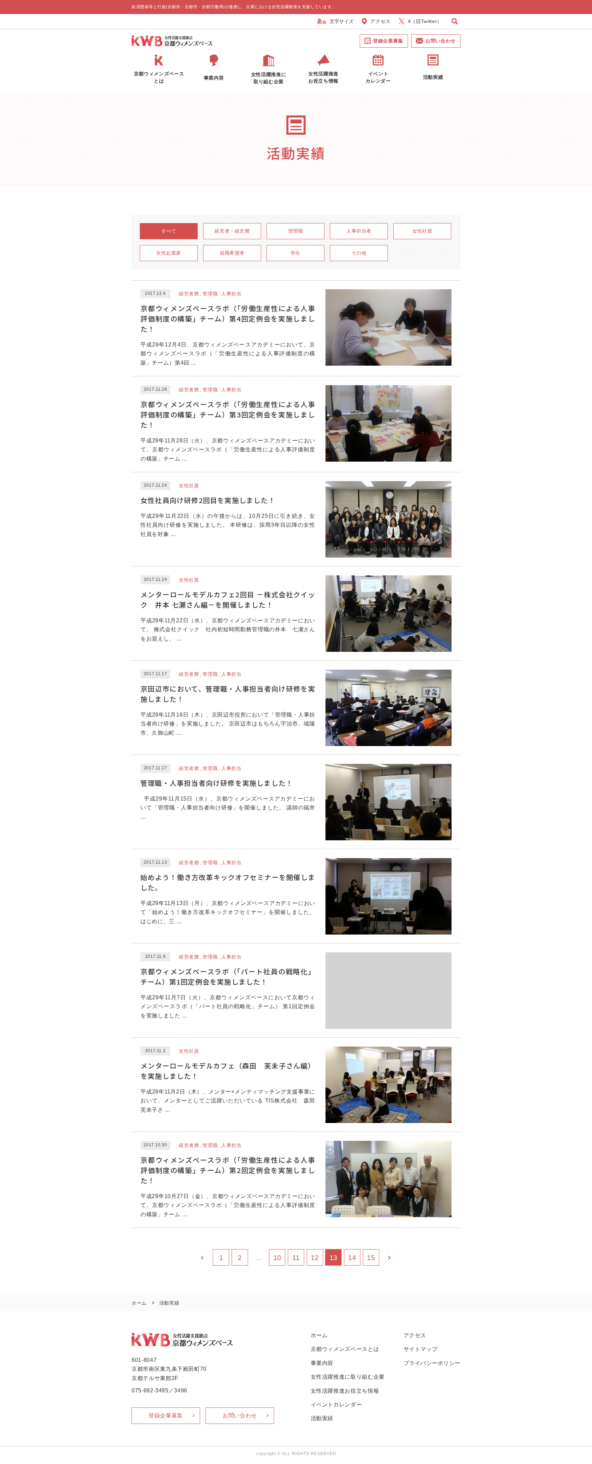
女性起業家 (168, 253)
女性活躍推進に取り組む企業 (348, 1377)
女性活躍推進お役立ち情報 (345, 1391)
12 (315, 1257)
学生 (295, 253)
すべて (168, 231)
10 (277, 1257)
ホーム (139, 1303)
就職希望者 (232, 253)
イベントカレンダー (336, 1404)
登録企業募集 (388, 41)
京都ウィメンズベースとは (345, 1349)
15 (371, 1257)
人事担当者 (358, 231)
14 (352, 1257)
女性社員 (422, 231)
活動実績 (322, 1418)
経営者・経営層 (232, 231)
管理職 (295, 231)
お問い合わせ (441, 41)
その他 (359, 253)
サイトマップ (421, 1349)
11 (296, 1257)
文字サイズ (342, 21)
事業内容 (322, 1363)
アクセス (380, 21)
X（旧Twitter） (425, 21)
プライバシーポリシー (432, 1363)
